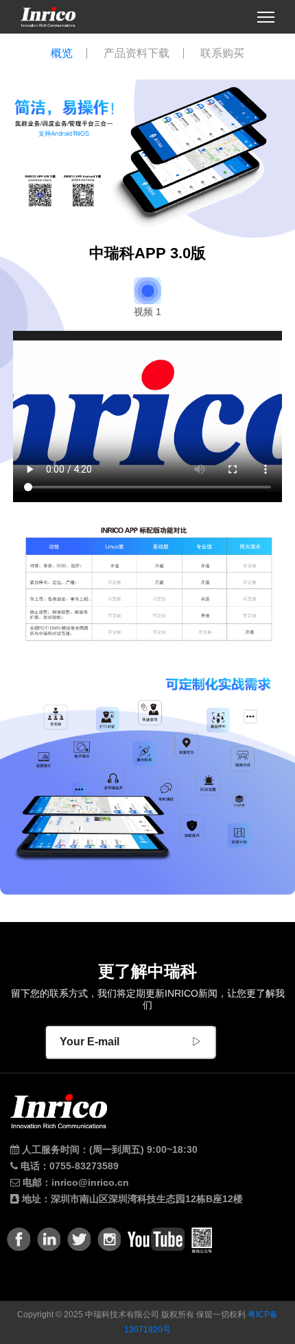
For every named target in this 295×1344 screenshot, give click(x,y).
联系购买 (222, 53)
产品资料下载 (136, 53)
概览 (62, 53)
